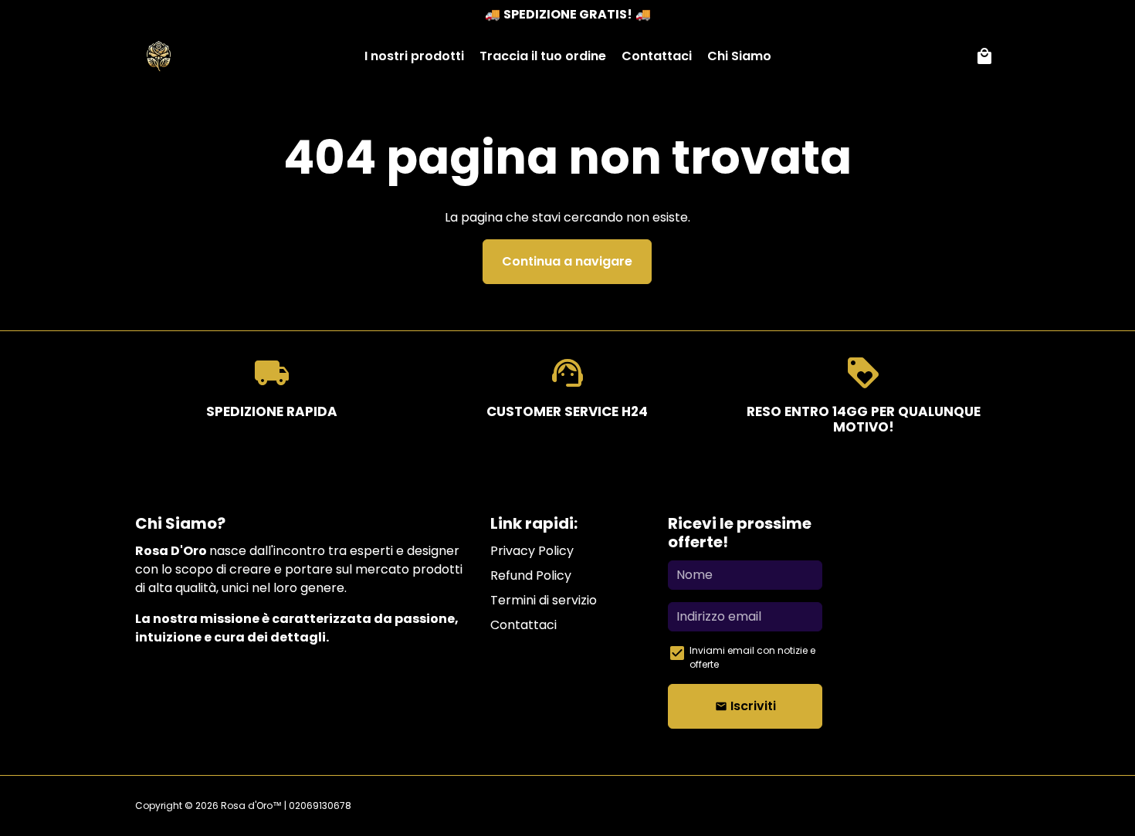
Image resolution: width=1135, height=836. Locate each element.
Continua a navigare (567, 261)
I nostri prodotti (414, 56)
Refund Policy (530, 575)
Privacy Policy (532, 551)
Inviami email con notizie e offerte (752, 657)
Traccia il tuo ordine (542, 56)
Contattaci (657, 56)
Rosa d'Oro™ (251, 805)
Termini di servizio (543, 600)
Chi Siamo (739, 56)
